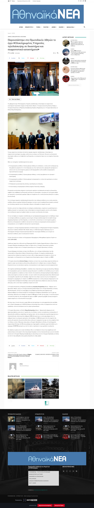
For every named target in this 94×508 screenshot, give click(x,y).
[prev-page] (9, 401)
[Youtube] (85, 1)
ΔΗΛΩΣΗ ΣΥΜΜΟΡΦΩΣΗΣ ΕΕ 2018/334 (38, 480)
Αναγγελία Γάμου (59, 505)
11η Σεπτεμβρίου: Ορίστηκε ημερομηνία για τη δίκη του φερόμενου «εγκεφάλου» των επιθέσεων (16, 395)
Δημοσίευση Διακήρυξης (45, 505)
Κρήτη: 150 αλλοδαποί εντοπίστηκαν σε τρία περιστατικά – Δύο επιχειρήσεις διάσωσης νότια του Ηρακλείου (33, 395)
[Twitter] (82, 1)
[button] (84, 27)
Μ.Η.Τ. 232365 (32, 483)
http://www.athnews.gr (24, 365)
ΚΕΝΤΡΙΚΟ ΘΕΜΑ (16, 391)
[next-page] (11, 401)
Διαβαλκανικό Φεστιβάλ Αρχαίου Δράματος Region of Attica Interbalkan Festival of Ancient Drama (19, 356)
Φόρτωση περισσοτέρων (73, 85)
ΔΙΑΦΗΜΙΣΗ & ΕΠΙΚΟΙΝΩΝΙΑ (36, 476)
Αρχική (9, 33)
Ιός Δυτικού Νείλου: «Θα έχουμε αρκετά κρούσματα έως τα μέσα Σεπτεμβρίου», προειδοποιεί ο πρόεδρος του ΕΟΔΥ (78, 70)
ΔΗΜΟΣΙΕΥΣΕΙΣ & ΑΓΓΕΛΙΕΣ (36, 474)
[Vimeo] (84, 1)
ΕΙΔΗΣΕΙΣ (33, 391)
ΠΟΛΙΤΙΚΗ (23, 36)
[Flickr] (70, 471)
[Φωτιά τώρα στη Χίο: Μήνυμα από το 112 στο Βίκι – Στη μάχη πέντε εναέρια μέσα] (66, 78)
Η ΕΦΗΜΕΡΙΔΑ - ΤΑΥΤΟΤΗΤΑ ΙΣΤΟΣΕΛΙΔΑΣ (39, 472)
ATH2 (12, 53)
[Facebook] (79, 1)
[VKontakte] (76, 471)
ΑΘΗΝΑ (13, 33)
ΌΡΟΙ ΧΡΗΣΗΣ (32, 478)
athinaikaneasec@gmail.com (40, 490)
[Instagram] (80, 1)
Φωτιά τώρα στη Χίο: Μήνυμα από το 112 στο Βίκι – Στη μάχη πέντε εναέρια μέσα (78, 79)
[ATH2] (9, 53)
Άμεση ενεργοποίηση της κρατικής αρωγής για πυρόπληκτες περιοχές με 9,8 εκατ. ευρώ (50, 396)
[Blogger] (63, 471)
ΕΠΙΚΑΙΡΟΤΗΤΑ (16, 36)
